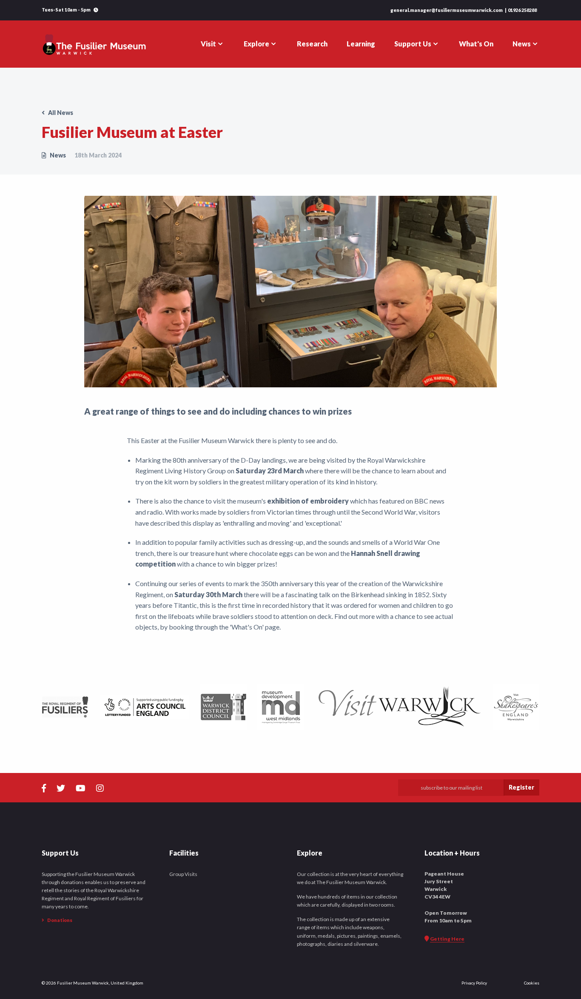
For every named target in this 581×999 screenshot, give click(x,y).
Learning (361, 44)
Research (312, 44)
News (522, 44)
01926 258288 (522, 10)
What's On (476, 44)
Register (521, 787)
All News (60, 112)
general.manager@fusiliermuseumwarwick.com (446, 10)
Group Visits (183, 874)
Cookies (531, 982)
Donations (59, 920)
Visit (208, 44)
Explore (256, 44)
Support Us (412, 44)
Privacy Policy (474, 982)
